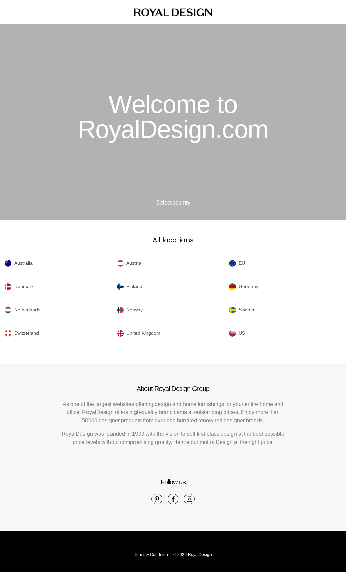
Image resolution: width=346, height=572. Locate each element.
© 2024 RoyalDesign (192, 554)
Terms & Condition (151, 554)
